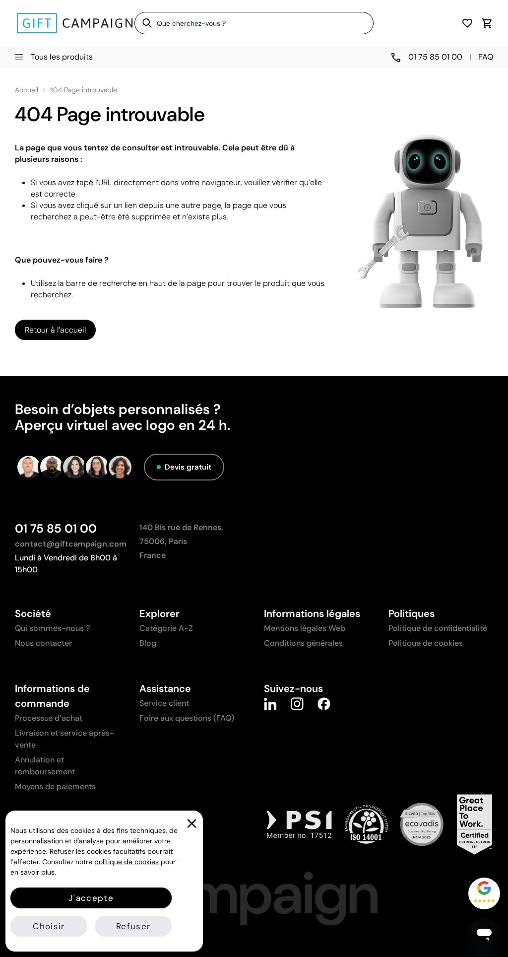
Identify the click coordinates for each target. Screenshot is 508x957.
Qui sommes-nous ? (52, 628)
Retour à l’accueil (55, 330)
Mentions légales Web (304, 628)
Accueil (26, 90)
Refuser (133, 926)
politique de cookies (126, 861)
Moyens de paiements (55, 786)
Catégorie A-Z (166, 628)
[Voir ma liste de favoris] (467, 23)
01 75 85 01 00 (56, 528)
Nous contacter (43, 643)
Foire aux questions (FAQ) (186, 718)
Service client (164, 703)
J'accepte (91, 897)
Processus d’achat (48, 718)
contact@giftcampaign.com (71, 544)
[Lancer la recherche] (143, 22)
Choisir (48, 926)
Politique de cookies (425, 643)
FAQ (485, 57)
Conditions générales (303, 643)
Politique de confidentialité (437, 628)
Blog (147, 643)
